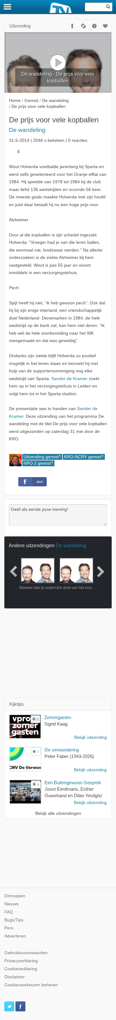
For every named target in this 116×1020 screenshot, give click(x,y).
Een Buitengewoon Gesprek (73, 782)
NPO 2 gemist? (38, 463)
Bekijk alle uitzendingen (58, 813)
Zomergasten (57, 717)
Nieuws (11, 904)
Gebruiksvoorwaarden (26, 952)
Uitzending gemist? (42, 457)
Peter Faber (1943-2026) (69, 756)
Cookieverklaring (20, 969)
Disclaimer (14, 977)
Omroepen (14, 896)
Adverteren (15, 936)
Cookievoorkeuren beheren (31, 985)
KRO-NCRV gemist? (84, 457)
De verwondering (62, 749)
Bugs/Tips (14, 920)
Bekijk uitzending (90, 737)
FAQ (8, 912)
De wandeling (27, 130)
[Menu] (7, 7)
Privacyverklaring (21, 961)
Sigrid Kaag (55, 723)
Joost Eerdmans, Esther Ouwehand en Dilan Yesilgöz (73, 792)
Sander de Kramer (69, 378)
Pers (8, 928)
